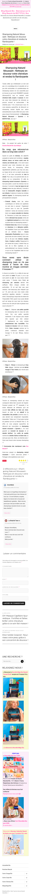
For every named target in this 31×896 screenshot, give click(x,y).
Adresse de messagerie (11, 587)
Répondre (7, 513)
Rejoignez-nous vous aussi (11, 794)
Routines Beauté (7, 869)
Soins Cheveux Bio (7, 881)
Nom (4, 579)
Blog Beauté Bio (8, 11)
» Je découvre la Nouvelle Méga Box (13, 747)
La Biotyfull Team (18, 44)
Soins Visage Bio (7, 873)
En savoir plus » (7, 825)
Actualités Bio (6, 865)
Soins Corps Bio (7, 877)
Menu (15, 28)
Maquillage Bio (6, 886)
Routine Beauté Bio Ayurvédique (11, 145)
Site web (5, 594)
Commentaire (7, 566)
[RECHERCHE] (22, 661)
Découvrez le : (15, 832)
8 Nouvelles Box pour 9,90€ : (12, 755)
